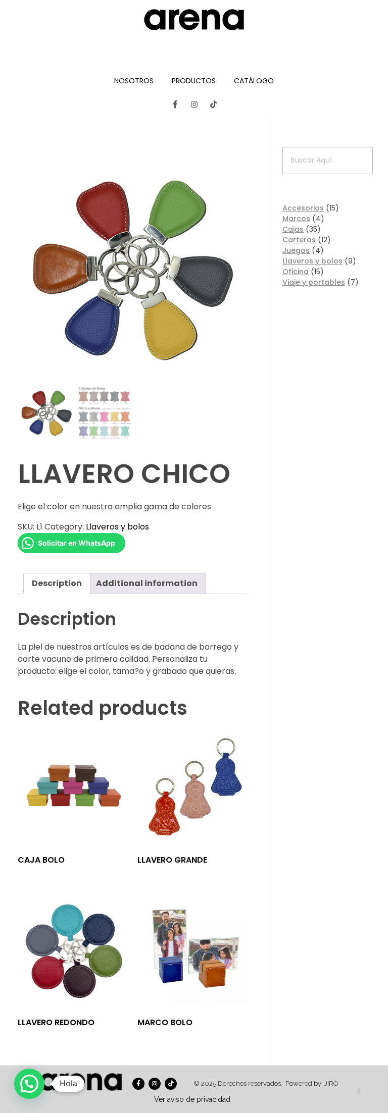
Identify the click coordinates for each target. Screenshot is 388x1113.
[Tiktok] (213, 104)
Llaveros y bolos (117, 527)
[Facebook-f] (174, 104)
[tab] (56, 583)
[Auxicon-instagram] (194, 104)
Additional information (147, 583)
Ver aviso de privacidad (192, 1099)
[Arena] (194, 20)
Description (57, 583)
